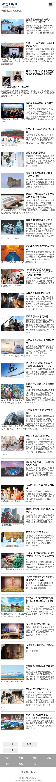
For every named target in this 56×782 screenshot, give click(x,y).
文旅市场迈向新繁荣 (36, 153)
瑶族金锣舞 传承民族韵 (37, 316)
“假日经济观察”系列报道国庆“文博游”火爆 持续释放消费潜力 (40, 556)
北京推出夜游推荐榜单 (37, 715)
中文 (23, 772)
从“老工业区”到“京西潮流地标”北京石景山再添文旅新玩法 (39, 601)
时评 (21, 758)
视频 (21, 764)
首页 (7, 758)
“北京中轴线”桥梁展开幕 (38, 624)
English (31, 772)
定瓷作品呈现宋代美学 (37, 532)
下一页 (10, 750)
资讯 (35, 758)
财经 (49, 758)
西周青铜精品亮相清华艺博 (39, 220)
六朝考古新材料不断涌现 (38, 293)
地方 (35, 764)
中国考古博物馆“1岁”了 (37, 689)
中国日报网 (6, 11)
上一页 (10, 744)
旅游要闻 (17, 11)
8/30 (29, 744)
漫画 (7, 764)
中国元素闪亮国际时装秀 (38, 436)
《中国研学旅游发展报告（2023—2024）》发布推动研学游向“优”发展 (39, 272)
